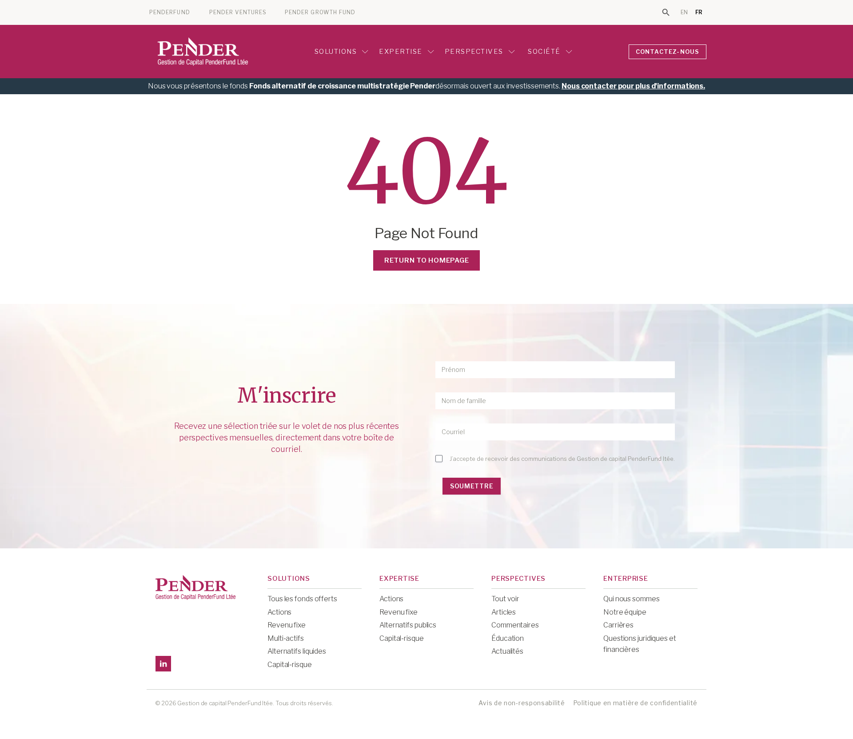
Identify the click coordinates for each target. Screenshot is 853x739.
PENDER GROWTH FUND (320, 12)
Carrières (618, 625)
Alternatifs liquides (296, 651)
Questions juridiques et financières (639, 644)
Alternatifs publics (407, 625)
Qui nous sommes (631, 599)
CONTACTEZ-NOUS (668, 51)
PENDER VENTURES (238, 12)
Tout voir (505, 599)
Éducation (507, 638)
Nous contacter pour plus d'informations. (633, 86)
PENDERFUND (169, 12)
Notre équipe (624, 612)
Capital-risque (289, 664)
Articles (503, 612)
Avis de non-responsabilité (521, 703)
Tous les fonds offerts (302, 599)
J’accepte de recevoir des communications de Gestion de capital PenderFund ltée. (562, 458)
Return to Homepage (426, 260)
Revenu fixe (286, 625)
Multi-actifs (285, 638)
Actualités (507, 651)
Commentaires (515, 625)
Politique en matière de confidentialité (635, 703)
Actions (279, 612)
